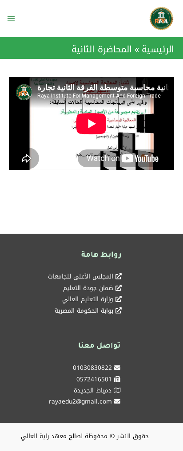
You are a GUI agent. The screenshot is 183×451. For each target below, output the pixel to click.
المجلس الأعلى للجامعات (80, 276)
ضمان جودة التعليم (88, 288)
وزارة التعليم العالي (87, 299)
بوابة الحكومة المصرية (84, 310)
